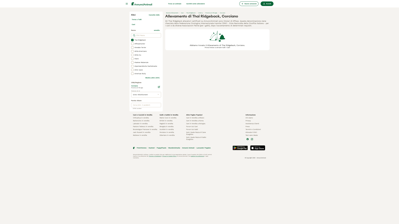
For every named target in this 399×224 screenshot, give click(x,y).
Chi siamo (249, 118)
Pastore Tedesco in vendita (143, 126)
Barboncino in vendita (141, 121)
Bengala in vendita (166, 126)
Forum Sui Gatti (192, 129)
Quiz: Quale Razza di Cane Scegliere (196, 133)
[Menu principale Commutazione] (127, 4)
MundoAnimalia (174, 148)
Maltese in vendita (140, 135)
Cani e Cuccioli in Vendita (142, 115)
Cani (133, 24)
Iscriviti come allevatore (195, 4)
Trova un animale (174, 4)
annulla (157, 30)
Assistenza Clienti (252, 124)
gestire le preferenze (197, 156)
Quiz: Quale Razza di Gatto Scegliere (196, 138)
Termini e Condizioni (253, 129)
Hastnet (152, 148)
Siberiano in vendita (167, 135)
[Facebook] (248, 139)
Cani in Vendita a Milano (195, 118)
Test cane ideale (252, 135)
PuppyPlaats (161, 148)
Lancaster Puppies (203, 148)
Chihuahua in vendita (141, 118)
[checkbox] (132, 40)
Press (248, 126)
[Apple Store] (257, 147)
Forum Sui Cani (192, 126)
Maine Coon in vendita (168, 118)
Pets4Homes (142, 148)
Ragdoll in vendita (166, 124)
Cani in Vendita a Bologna (195, 124)
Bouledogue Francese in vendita (145, 129)
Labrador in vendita (140, 124)
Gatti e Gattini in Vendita (169, 115)
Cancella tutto (154, 15)
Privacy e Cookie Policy (169, 156)
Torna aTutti (137, 19)
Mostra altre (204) (152, 78)
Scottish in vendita (167, 129)
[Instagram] (252, 139)
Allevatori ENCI (251, 132)
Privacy (248, 121)
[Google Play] (240, 147)
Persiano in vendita (167, 132)
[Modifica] (159, 87)
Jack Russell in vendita (141, 132)
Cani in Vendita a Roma (194, 121)
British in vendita (166, 121)
